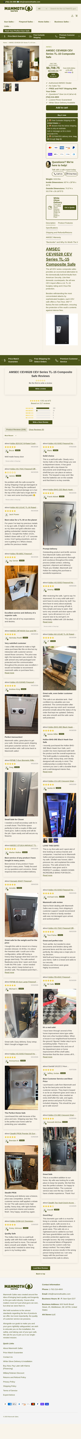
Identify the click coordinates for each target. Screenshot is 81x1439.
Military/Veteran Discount (13, 1373)
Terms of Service (10, 1391)
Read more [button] (47, 622)
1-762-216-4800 (56, 1289)
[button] (30, 408)
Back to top (40, 1274)
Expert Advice (9, 1395)
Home (5, 42)
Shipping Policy (9, 1386)
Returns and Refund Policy (14, 1377)
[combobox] (57, 9)
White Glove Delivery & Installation (17, 1361)
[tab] (51, 223)
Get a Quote (70, 208)
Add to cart (62, 107)
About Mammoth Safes (13, 1348)
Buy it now (62, 115)
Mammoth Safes (13, 1416)
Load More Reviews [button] (40, 1268)
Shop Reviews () (36, 430)
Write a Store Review (40, 422)
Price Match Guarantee (13, 1353)
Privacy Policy (9, 1382)
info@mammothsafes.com (59, 1294)
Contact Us (8, 1357)
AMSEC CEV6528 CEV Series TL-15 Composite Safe (23, 42)
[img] (40, 400)
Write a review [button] (40, 389)
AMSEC (49, 47)
